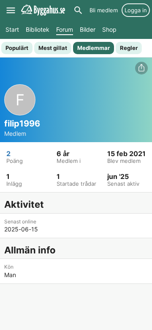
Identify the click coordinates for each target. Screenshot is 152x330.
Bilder (87, 29)
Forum (64, 29)
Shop (109, 29)
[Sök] (78, 10)
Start (12, 29)
